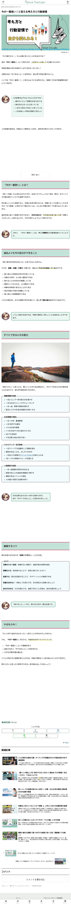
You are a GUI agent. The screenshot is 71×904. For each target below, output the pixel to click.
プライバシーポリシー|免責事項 (53, 898)
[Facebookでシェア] (11, 642)
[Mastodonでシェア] (27, 637)
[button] (47, 736)
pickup (14, 722)
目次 (33, 175)
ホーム (18, 898)
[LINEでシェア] (59, 642)
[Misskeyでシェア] (59, 637)
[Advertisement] (35, 152)
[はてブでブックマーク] (43, 642)
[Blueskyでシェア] (43, 637)
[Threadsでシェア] (27, 642)
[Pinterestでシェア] (19, 647)
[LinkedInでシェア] (35, 647)
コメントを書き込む (35, 879)
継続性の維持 (7, 722)
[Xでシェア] (11, 637)
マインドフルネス (26, 455)
